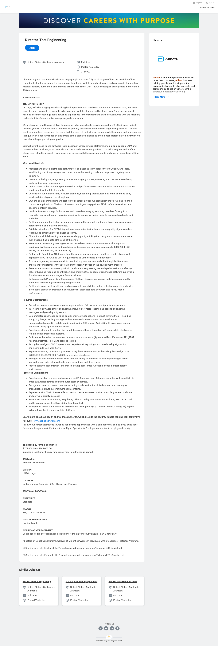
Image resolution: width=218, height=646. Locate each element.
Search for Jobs (207, 7)
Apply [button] (32, 48)
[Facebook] (117, 628)
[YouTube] (106, 628)
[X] (100, 628)
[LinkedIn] (112, 628)
